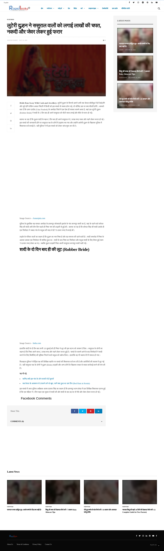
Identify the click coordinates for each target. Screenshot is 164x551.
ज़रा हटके (115, 8)
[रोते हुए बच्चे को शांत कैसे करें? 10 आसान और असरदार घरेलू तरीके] (135, 95)
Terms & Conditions (23, 544)
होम (42, 8)
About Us (10, 544)
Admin (121, 50)
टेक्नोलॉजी (105, 8)
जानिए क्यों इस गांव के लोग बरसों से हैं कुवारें (38, 379)
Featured (10, 19)
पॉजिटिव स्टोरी (125, 8)
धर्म (82, 8)
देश (69, 8)
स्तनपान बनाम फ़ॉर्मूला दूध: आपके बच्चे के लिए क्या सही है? (24, 510)
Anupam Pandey (12, 40)
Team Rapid (123, 77)
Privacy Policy (37, 544)
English (6, 2)
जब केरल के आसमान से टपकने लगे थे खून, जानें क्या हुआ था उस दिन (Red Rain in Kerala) (56, 383)
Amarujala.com (39, 218)
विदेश (75, 8)
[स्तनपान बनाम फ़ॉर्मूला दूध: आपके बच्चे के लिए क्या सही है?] (135, 40)
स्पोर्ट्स (60, 8)
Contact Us (48, 544)
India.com (37, 343)
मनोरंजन (49, 8)
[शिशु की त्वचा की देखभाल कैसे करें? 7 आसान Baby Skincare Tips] (135, 68)
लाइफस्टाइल (92, 8)
